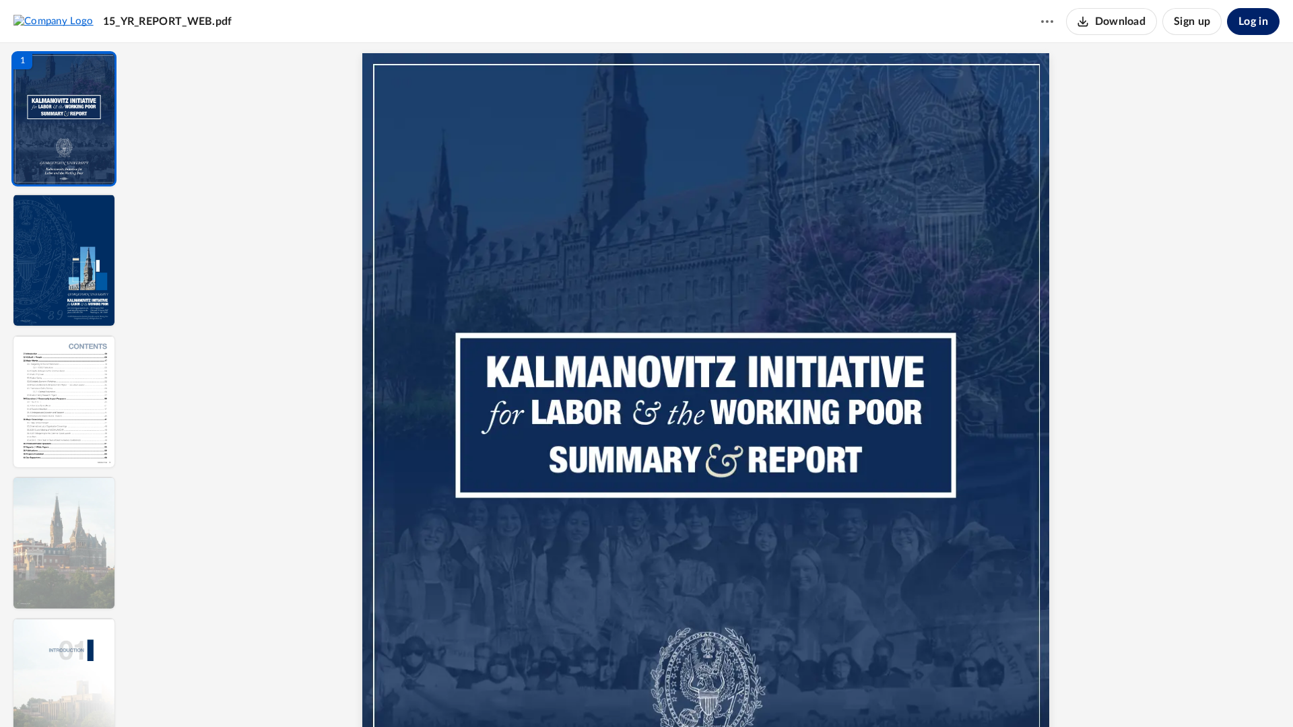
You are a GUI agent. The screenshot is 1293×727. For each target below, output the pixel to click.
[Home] (53, 21)
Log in (1253, 21)
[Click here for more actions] (1047, 21)
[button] (63, 118)
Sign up (1192, 21)
